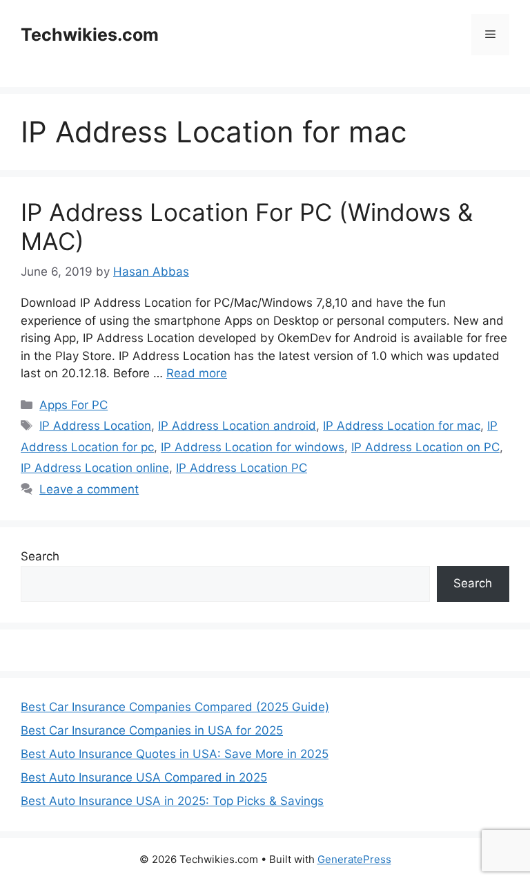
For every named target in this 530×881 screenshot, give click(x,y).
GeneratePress (354, 859)
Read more (196, 373)
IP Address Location (95, 426)
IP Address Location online (95, 468)
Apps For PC (73, 405)
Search (40, 556)
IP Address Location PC (241, 468)
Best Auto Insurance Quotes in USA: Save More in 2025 (174, 754)
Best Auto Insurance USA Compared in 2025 (144, 777)
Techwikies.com (90, 34)
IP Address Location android (237, 426)
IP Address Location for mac (401, 426)
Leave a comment (89, 489)
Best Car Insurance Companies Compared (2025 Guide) (175, 707)
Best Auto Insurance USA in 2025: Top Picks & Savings (172, 801)
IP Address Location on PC (425, 447)
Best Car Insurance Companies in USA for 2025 (152, 730)
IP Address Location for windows (252, 447)
